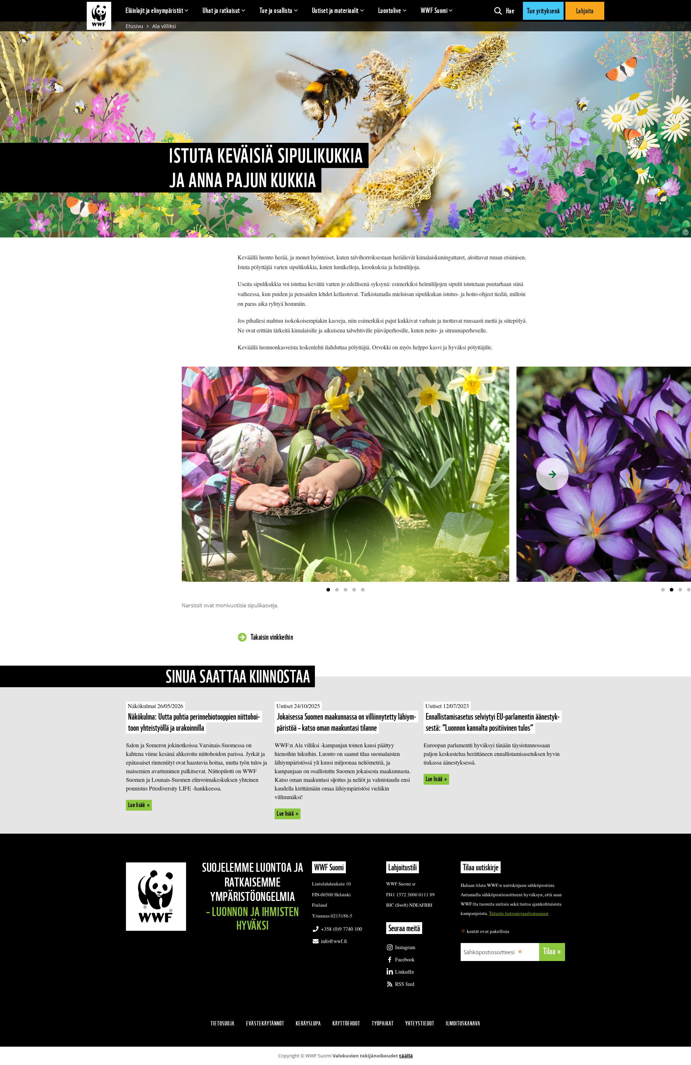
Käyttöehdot (346, 1023)
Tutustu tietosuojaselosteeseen (518, 913)
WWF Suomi (434, 10)
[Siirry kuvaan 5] (362, 589)
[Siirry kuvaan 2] (337, 589)
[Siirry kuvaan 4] (354, 589)
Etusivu (134, 26)
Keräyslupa (308, 1023)
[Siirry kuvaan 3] (345, 589)
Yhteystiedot (419, 1023)
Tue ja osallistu (276, 10)
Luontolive (389, 10)
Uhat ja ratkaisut (221, 10)
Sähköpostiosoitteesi (489, 952)
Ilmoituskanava (463, 1023)
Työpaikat (383, 1023)
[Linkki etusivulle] (99, 16)
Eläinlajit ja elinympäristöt (154, 10)
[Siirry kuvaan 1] (328, 589)
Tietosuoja (223, 1023)
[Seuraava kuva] (552, 474)
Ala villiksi (164, 26)
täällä (406, 1055)
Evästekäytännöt (265, 1023)
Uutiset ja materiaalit (335, 10)
